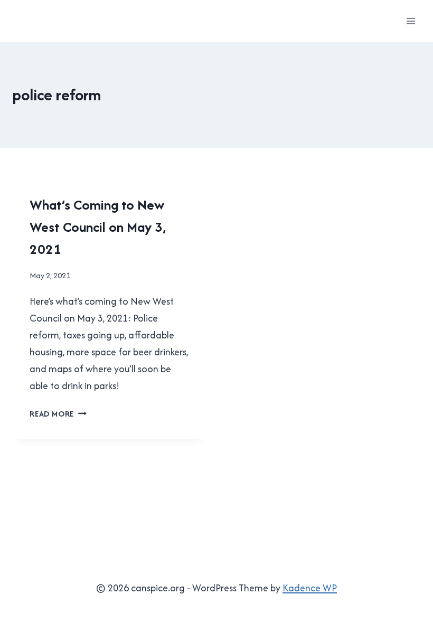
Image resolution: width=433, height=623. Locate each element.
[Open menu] (410, 21)
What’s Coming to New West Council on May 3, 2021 (98, 227)
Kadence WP (310, 588)
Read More (58, 413)
